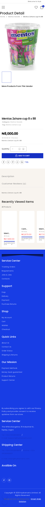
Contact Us (6, 347)
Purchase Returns (9, 304)
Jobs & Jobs (7, 275)
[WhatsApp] (17, 162)
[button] (3, 7)
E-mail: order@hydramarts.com (16, 458)
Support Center (8, 380)
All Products (6, 207)
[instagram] (9, 480)
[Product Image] (22, 46)
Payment (5, 300)
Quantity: (6, 149)
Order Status (7, 351)
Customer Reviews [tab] (14, 183)
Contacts (6, 279)
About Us (5, 343)
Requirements (8, 271)
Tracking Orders (8, 267)
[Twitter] (8, 162)
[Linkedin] (22, 162)
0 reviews (14, 138)
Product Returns (8, 376)
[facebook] (4, 480)
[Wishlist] (36, 7)
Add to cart (24, 156)
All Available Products (12, 236)
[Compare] (27, 162)
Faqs (4, 292)
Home (2, 17)
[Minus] (19, 149)
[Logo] (14, 7)
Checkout (6, 329)
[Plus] (23, 149)
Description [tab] (8, 176)
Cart (3, 321)
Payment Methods (9, 368)
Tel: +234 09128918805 (12, 435)
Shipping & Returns (10, 355)
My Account (7, 317)
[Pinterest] (13, 162)
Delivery (5, 296)
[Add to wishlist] (25, 162)
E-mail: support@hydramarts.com (17, 438)
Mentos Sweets (14, 17)
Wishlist (5, 325)
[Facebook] (3, 162)
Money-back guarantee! (12, 372)
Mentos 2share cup (13, 125)
